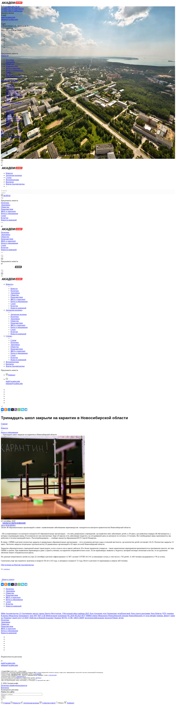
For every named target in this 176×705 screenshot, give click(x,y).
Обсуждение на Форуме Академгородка (17, 565)
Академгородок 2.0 (13, 613)
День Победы (156, 613)
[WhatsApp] (19, 409)
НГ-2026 (70, 616)
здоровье (170, 613)
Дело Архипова (96, 613)
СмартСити (16, 618)
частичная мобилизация (94, 618)
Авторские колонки (9, 81)
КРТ (35, 616)
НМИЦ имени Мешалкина (97, 616)
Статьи (4, 106)
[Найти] (3, 697)
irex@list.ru (38, 677)
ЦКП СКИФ (79, 618)
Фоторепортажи (8, 132)
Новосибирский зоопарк (118, 616)
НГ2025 (78, 616)
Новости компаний (13, 77)
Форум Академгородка (11, 136)
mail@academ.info (8, 17)
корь (31, 616)
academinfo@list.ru (21, 676)
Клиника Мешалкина (9, 616)
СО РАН (25, 618)
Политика (10, 60)
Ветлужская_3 (57, 613)
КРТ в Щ (41, 616)
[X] (12, 409)
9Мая (3, 613)
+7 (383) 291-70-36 (12, 7)
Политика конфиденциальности (14, 685)
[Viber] (6, 147)
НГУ (83, 616)
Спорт (8, 73)
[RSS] (2, 412)
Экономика (10, 62)
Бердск (48, 613)
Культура (9, 75)
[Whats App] (7, 151)
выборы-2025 (83, 613)
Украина (57, 618)
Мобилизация (51, 616)
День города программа (140, 613)
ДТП (164, 613)
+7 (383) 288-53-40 (12, 11)
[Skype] (22, 409)
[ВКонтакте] (7, 140)
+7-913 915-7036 (52, 675)
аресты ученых (38, 613)
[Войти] (2, 161)
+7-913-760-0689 (37, 673)
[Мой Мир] (9, 409)
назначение (62, 616)
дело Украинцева (110, 613)
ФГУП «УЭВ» (67, 618)
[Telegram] (6, 142)
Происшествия (12, 66)
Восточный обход (70, 613)
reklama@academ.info (9, 19)
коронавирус (24, 616)
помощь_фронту (163, 616)
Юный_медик (118, 618)
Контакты (5, 134)
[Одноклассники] (6, 144)
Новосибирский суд (137, 616)
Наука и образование (14, 70)
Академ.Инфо (8, 525)
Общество (10, 64)
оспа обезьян (151, 616)
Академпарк (27, 613)
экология (108, 618)
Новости (5, 56)
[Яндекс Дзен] (7, 153)
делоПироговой (123, 613)
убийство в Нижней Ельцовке (41, 618)
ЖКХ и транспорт (13, 68)
